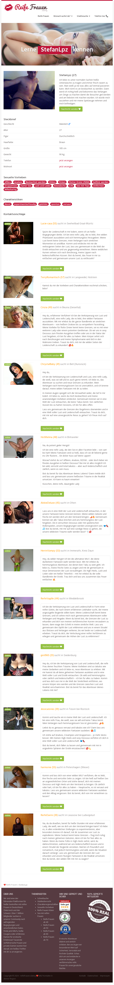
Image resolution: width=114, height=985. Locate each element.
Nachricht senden (70, 109)
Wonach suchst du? (62, 16)
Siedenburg (70, 655)
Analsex (18, 182)
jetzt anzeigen (66, 160)
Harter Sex (25, 185)
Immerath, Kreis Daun (82, 551)
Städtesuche (83, 16)
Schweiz (7, 913)
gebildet (43, 204)
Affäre (8, 182)
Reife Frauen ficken (45, 910)
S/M (71, 185)
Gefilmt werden (101, 182)
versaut (67, 204)
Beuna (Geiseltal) (71, 307)
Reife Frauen (43, 16)
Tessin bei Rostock (79, 709)
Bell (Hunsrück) (78, 364)
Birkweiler (72, 437)
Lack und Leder (42, 185)
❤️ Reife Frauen (10, 885)
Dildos (52, 182)
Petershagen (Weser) (77, 767)
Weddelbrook (76, 599)
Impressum (105, 975)
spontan (55, 204)
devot (8, 204)
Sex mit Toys (83, 185)
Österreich (8, 910)
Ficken (62, 182)
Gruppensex (11, 185)
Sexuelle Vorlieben (45, 907)
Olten (73, 503)
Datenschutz (93, 975)
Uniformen (98, 185)
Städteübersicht (44, 901)
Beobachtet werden (36, 182)
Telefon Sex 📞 (101, 16)
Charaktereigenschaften (47, 904)
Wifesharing (11, 189)
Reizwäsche (60, 185)
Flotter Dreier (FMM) (79, 182)
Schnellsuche (43, 898)
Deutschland (17, 907)
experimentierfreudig (25, 204)
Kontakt (82, 975)
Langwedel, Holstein (86, 277)
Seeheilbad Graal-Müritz (80, 224)
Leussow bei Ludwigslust (81, 815)
